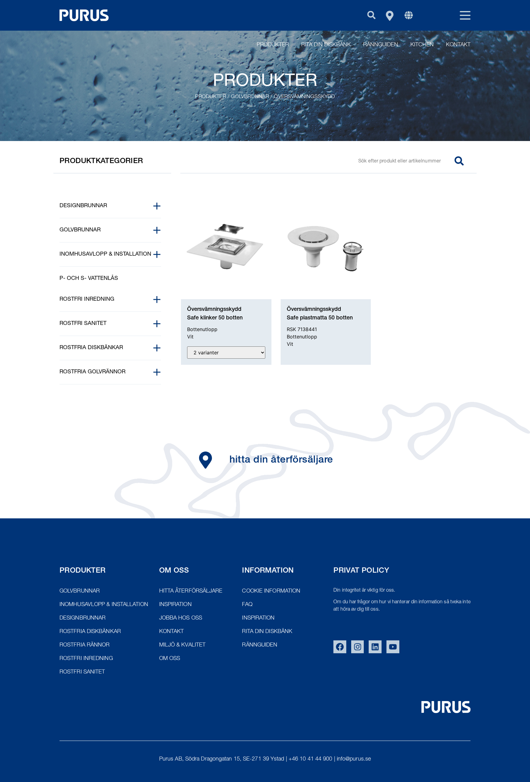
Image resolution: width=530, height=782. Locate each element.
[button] (371, 15)
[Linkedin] (375, 646)
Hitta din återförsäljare (281, 460)
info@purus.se (354, 759)
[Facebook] (339, 646)
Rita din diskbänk (326, 45)
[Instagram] (357, 646)
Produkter (273, 45)
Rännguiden (380, 45)
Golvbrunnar (250, 97)
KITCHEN (422, 45)
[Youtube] (392, 646)
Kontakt (458, 45)
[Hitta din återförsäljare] (205, 460)
